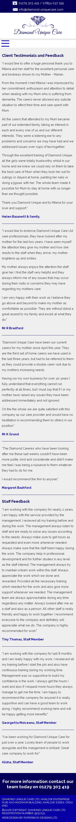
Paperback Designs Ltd (40, 817)
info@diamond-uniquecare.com (41, 9)
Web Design (10, 817)
